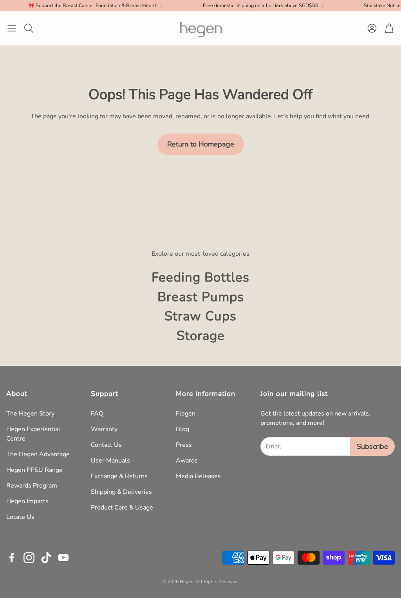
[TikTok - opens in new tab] (46, 557)
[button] (11, 28)
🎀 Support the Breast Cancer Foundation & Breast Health (78, 5)
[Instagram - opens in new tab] (28, 557)
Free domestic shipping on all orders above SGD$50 (246, 5)
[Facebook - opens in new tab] (11, 557)
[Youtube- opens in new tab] (63, 557)
